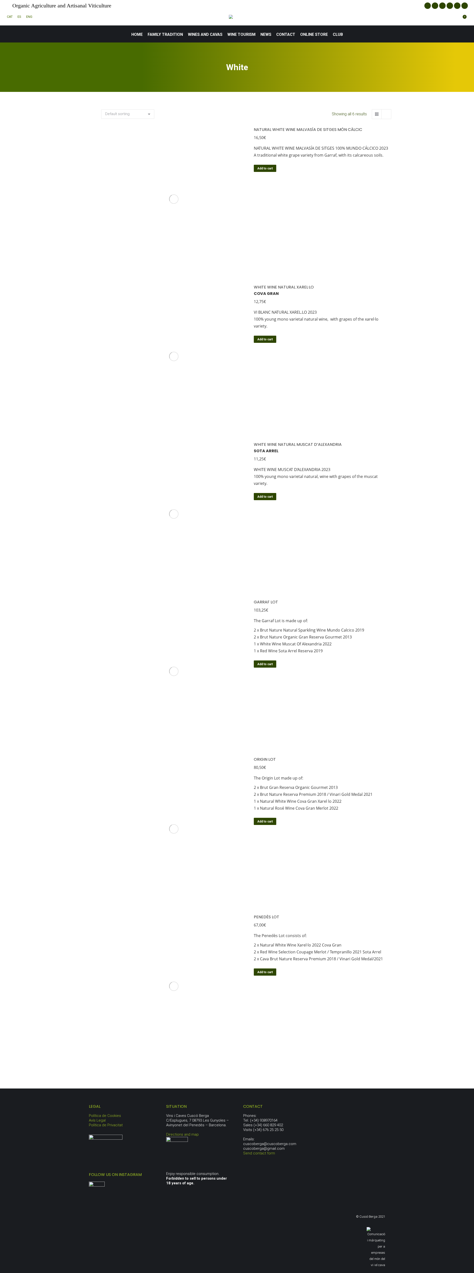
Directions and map (182, 1134)
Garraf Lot (266, 602)
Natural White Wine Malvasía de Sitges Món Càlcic (308, 129)
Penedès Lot (266, 917)
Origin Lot (265, 759)
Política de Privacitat (106, 1125)
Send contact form (259, 1153)
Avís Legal (97, 1120)
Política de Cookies (105, 1115)
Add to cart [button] (265, 168)
